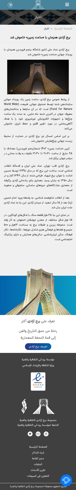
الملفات (38, 464)
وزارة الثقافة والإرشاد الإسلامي (38, 365)
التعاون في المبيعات (38, 476)
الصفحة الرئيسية (63, 29)
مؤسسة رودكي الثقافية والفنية (38, 360)
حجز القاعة (38, 459)
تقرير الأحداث (38, 470)
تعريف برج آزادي (38, 347)
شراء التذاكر (38, 453)
